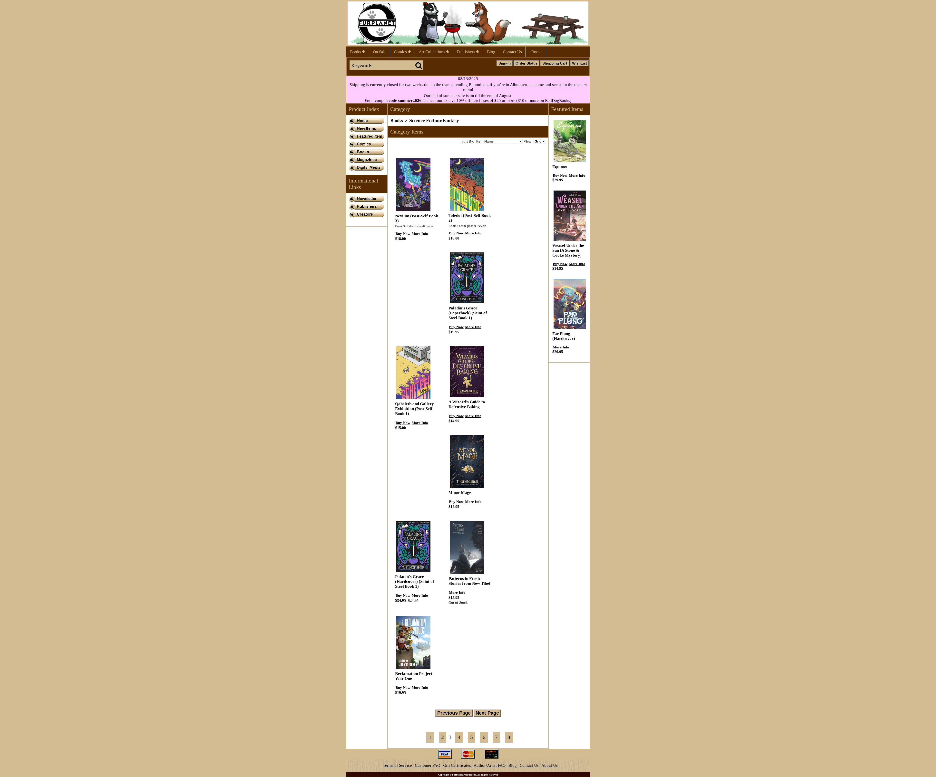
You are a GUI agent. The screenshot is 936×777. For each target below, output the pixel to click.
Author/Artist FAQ (490, 765)
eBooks (535, 51)
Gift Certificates (457, 765)
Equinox (559, 166)
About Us (549, 765)
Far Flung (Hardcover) (563, 336)
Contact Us (512, 51)
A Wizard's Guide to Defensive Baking (466, 404)
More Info (420, 233)
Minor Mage (459, 492)
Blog (491, 51)
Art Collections (432, 51)
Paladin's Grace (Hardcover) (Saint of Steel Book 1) (414, 581)
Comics (401, 51)
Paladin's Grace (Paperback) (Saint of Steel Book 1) (467, 313)
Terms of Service (397, 765)
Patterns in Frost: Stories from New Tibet (469, 581)
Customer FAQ (427, 765)
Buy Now (403, 233)
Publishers (466, 51)
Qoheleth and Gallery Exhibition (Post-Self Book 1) (414, 409)
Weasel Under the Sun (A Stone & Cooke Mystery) (568, 250)
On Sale (379, 51)
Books (356, 51)
